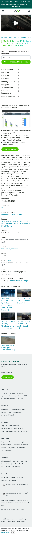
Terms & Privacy (21, 519)
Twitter (12, 215)
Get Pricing (16, 467)
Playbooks (11, 448)
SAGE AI (20, 399)
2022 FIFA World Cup (8, 431)
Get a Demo (5, 467)
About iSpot (5, 461)
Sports (20, 396)
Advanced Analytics (8, 415)
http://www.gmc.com (9, 249)
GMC (3, 208)
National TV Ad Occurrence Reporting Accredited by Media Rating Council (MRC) (17, 493)
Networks (20, 393)
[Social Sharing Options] (2, 33)
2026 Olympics (23, 431)
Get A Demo (7, 377)
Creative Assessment (17, 409)
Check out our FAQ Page (18, 281)
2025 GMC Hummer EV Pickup (12, 221)
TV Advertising (6, 450)
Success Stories (6, 445)
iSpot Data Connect (8, 399)
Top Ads (4, 426)
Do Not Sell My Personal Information (12, 509)
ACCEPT (13, 532)
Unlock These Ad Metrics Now (16, 62)
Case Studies (13, 442)
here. (3, 505)
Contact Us (16, 464)
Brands (12, 393)
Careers (24, 461)
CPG (25, 396)
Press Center (6, 464)
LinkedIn (4, 480)
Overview (4, 393)
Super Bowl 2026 (19, 428)
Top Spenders (14, 426)
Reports (4, 442)
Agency (4, 396)
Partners (25, 464)
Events (3, 448)
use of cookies (5, 532)
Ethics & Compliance (8, 521)
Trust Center (21, 521)
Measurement (6, 412)
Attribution (17, 412)
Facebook (5, 215)
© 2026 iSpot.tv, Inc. (7, 519)
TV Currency (21, 448)
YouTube (19, 215)
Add (9, 260)
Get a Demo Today (10, 149)
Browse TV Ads (6, 428)
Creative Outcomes (21, 445)
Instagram (12, 480)
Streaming (12, 396)
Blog (21, 442)
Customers (15, 461)
